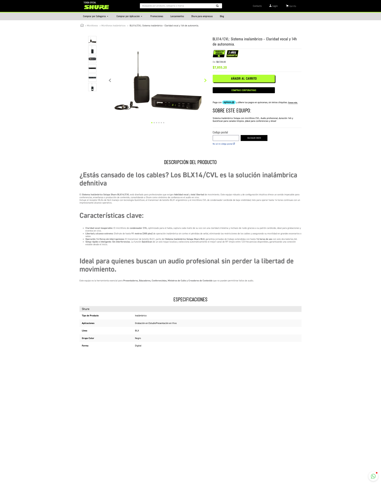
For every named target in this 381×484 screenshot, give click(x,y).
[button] (373, 476)
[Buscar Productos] (218, 5)
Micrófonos (92, 25)
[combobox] (181, 6)
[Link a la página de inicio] (82, 25)
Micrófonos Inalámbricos (113, 25)
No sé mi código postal (222, 143)
